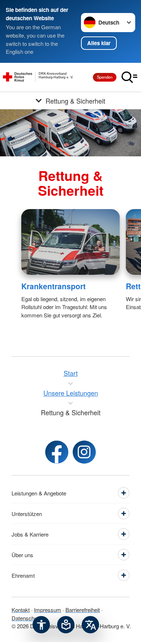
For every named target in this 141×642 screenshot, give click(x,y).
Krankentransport (53, 286)
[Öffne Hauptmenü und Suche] (129, 77)
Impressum (47, 609)
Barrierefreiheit (82, 609)
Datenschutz (27, 618)
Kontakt (21, 609)
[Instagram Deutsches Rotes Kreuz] (84, 452)
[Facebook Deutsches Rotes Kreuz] (56, 452)
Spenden (104, 77)
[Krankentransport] (70, 242)
